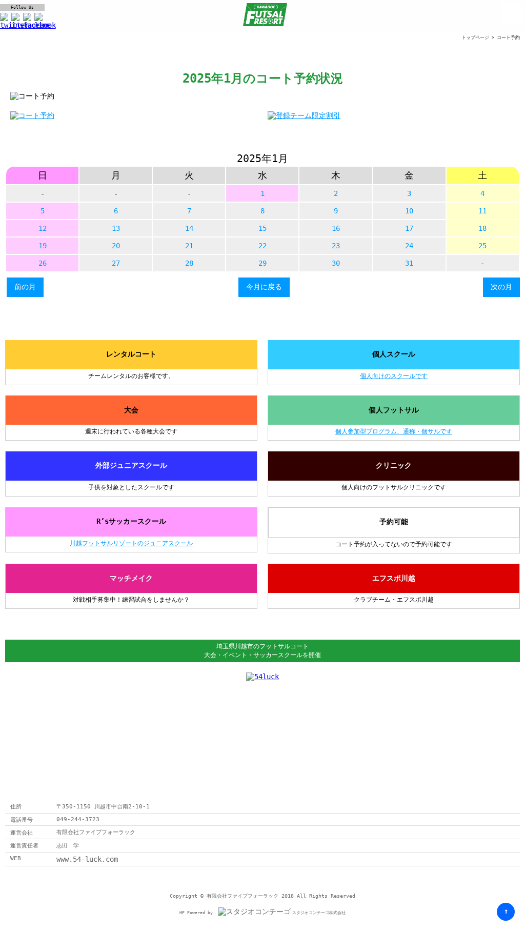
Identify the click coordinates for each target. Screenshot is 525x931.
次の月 (501, 287)
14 (189, 228)
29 (262, 263)
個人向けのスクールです (394, 376)
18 (482, 228)
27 (116, 263)
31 (409, 263)
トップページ (475, 37)
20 (116, 246)
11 (482, 211)
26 (42, 263)
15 (262, 228)
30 (336, 263)
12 (42, 228)
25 (482, 246)
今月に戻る (264, 287)
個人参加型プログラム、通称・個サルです (393, 431)
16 (336, 228)
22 (262, 246)
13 (116, 228)
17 (409, 228)
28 (189, 263)
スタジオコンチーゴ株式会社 (319, 912)
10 (409, 211)
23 (336, 246)
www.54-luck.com (87, 859)
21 (189, 246)
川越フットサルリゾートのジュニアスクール (131, 543)
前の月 (25, 287)
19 (42, 246)
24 (409, 246)
